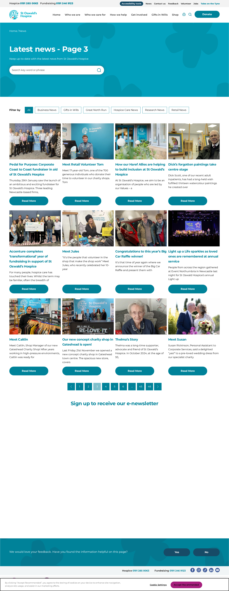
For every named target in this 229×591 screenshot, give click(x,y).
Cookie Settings (158, 585)
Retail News (179, 110)
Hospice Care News (126, 110)
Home (56, 14)
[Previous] (71, 386)
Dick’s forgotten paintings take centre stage (192, 167)
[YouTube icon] (217, 570)
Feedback (173, 3)
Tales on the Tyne (210, 3)
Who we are (72, 14)
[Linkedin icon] (211, 570)
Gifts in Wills (160, 14)
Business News (47, 110)
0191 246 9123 (64, 3)
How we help (118, 14)
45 (140, 386)
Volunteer (186, 3)
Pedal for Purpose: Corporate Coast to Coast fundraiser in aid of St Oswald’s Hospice (33, 169)
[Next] (158, 386)
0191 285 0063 (29, 3)
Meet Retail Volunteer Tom (82, 164)
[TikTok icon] (205, 570)
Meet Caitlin (18, 339)
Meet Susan (177, 339)
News (149, 3)
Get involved (139, 14)
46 (149, 386)
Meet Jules (70, 251)
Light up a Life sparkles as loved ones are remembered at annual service (193, 256)
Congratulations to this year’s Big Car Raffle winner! (141, 254)
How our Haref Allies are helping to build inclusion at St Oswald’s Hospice (140, 169)
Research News (154, 110)
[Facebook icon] (192, 570)
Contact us (160, 3)
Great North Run (96, 110)
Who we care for (95, 14)
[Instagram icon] (199, 570)
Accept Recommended (186, 585)
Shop (175, 14)
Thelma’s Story (126, 339)
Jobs (195, 3)
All (28, 110)
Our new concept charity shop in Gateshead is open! (87, 342)
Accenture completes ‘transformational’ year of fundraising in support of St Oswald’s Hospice (30, 259)
